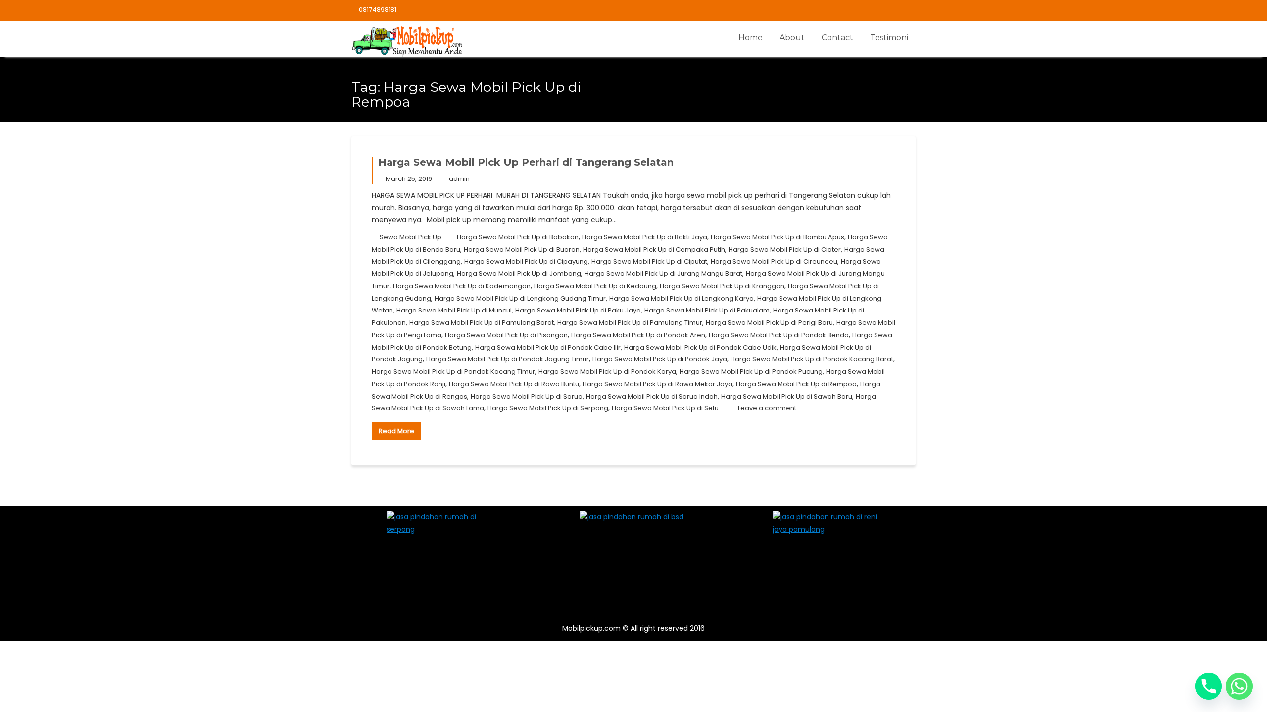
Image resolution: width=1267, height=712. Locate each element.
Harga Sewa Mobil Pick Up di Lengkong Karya (681, 298)
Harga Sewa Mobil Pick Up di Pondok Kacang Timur (453, 371)
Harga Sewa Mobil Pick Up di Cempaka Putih (654, 249)
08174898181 (377, 9)
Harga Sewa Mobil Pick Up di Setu (665, 408)
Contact (837, 37)
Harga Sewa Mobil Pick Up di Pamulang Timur (629, 322)
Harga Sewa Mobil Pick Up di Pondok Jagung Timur (507, 359)
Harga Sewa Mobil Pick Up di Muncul (454, 310)
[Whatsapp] (1239, 686)
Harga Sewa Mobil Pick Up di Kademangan (462, 286)
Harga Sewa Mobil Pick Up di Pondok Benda (779, 335)
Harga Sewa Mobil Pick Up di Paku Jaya (578, 310)
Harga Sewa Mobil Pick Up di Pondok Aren (638, 335)
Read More (396, 431)
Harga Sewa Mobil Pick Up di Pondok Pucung (751, 371)
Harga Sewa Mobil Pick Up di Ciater (785, 249)
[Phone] (1208, 686)
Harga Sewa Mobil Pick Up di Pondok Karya (607, 371)
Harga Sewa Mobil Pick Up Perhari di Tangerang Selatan (526, 162)
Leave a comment (767, 408)
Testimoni (889, 37)
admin (459, 178)
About (792, 37)
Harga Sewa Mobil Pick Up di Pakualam (707, 310)
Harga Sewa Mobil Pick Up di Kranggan (722, 286)
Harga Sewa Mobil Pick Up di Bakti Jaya (644, 237)
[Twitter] (873, 10)
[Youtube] (890, 10)
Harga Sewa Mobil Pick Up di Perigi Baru (769, 322)
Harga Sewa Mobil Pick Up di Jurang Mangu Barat (663, 273)
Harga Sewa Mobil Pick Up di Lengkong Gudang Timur (520, 298)
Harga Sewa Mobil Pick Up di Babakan (518, 237)
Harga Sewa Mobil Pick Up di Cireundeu (774, 261)
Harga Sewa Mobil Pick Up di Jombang (519, 273)
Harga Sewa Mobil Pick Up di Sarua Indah (652, 396)
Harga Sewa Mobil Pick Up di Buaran (522, 249)
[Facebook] (856, 10)
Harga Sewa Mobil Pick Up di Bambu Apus (777, 237)
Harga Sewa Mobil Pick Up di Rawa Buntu (514, 384)
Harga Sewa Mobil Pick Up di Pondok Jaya (659, 359)
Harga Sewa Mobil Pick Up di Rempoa (796, 384)
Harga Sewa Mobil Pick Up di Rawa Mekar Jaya (657, 384)
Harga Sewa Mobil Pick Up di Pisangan (506, 335)
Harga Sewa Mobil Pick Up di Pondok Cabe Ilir (548, 347)
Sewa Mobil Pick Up (410, 237)
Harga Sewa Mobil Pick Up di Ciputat (649, 261)
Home (750, 37)
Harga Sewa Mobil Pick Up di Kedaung (595, 286)
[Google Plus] (908, 10)
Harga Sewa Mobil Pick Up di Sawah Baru (786, 396)
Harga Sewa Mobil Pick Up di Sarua (527, 396)
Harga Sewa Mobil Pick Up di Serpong (547, 408)
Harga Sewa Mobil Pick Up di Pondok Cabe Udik (700, 347)
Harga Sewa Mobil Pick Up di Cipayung (526, 261)
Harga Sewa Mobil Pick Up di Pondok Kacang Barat (812, 359)
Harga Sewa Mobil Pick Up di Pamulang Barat (481, 322)
